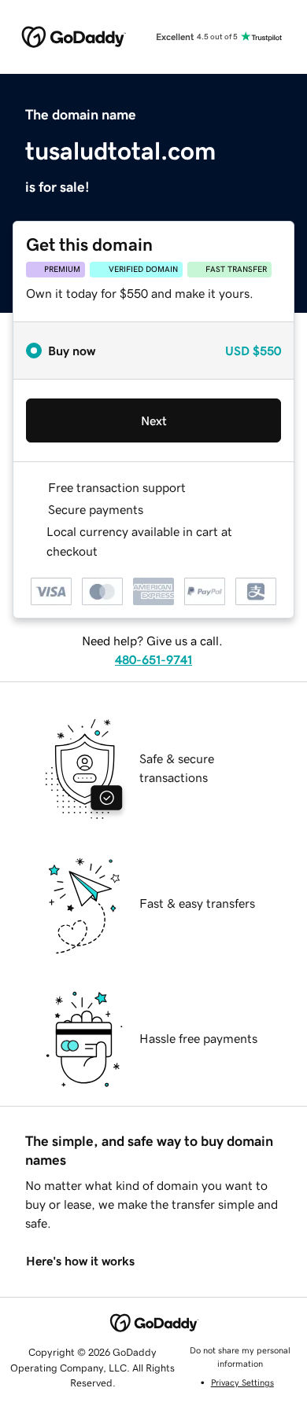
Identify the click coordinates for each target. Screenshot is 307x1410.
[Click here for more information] (110, 551)
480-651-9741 (153, 659)
